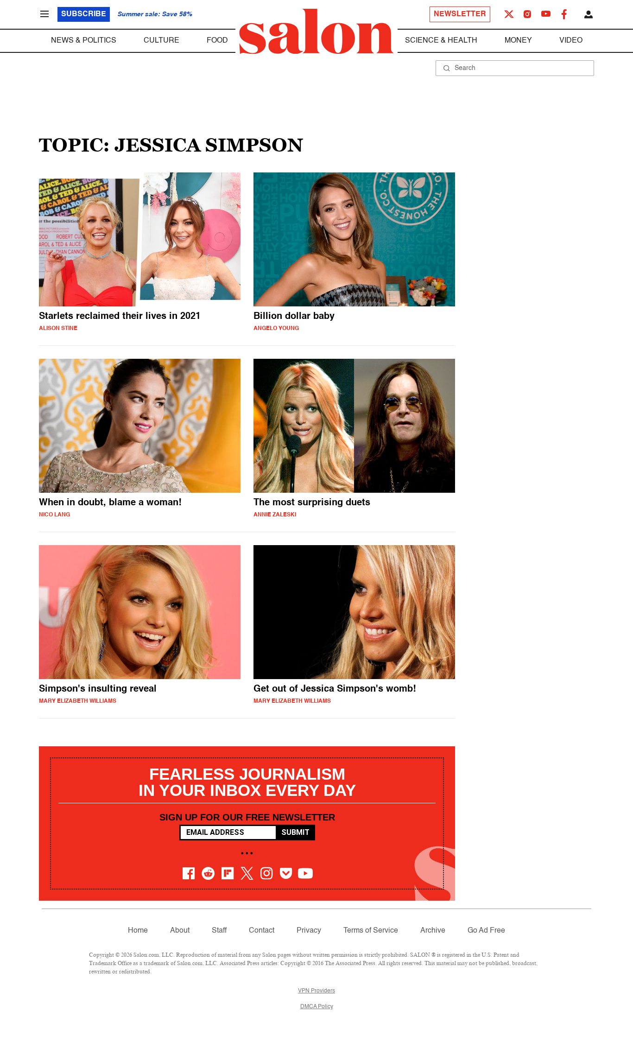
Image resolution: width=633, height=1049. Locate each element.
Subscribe (83, 14)
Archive (432, 931)
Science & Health (441, 41)
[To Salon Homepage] (316, 31)
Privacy (309, 931)
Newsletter (460, 14)
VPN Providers (316, 991)
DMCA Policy (316, 1007)
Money (518, 41)
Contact (261, 931)
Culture (161, 41)
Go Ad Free (486, 931)
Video (570, 41)
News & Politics (83, 41)
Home (138, 931)
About (180, 931)
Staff (219, 931)
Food (217, 41)
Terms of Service (370, 931)
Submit (295, 832)
